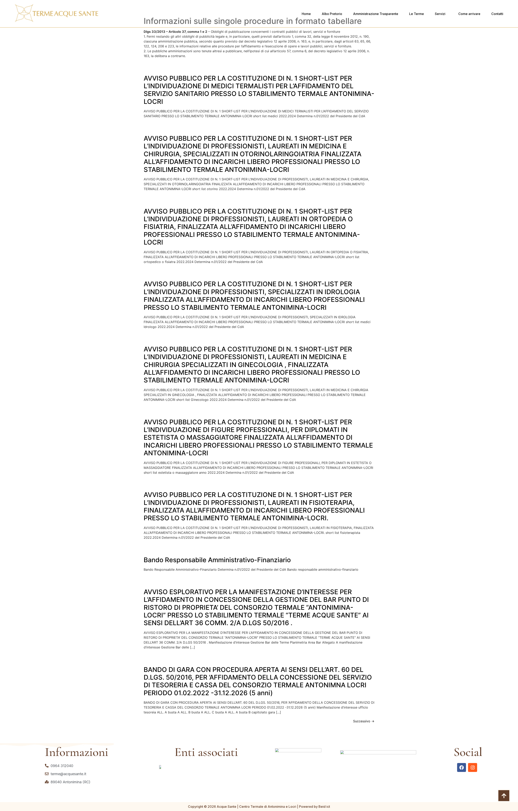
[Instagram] (472, 767)
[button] (441, 13)
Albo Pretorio (332, 14)
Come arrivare (469, 14)
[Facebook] (461, 767)
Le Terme (416, 14)
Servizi (440, 14)
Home (306, 14)
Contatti (497, 14)
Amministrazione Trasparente (375, 14)
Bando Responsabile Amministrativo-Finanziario (217, 560)
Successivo (363, 721)
